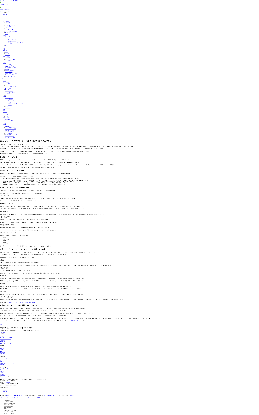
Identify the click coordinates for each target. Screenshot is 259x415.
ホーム (4, 19)
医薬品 (1, 349)
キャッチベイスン (4, 369)
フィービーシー (9, 36)
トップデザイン (12, 39)
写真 (6, 52)
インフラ (7, 24)
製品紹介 (5, 35)
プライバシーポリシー (5, 397)
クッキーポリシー (16, 397)
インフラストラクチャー (6, 337)
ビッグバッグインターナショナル (14, 395)
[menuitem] (4, 63)
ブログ (4, 62)
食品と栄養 (2, 348)
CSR (4, 49)
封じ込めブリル (4, 368)
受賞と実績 (2, 341)
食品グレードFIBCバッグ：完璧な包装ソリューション (22, 302)
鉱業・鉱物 (2, 353)
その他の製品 (8, 43)
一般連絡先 (8, 60)
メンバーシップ (9, 29)
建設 (1, 351)
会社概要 (7, 22)
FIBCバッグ (3, 324)
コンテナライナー (4, 374)
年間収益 (7, 32)
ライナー (7, 46)
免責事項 (38, 397)
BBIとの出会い (6, 21)
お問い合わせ (6, 56)
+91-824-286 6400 (4, 4)
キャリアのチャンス (10, 59)
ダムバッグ (2, 375)
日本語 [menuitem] (5, 408)
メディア (5, 50)
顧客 (4, 48)
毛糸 (6, 45)
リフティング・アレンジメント (15, 42)
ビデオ (7, 53)
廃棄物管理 (2, 352)
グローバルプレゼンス (5, 343)
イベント (7, 55)
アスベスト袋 (3, 371)
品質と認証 (8, 27)
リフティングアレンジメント (7, 363)
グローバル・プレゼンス (11, 31)
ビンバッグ (2, 372)
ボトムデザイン (12, 41)
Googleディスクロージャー (28, 397)
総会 (6, 34)
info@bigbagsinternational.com (6, 9)
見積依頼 (7, 57)
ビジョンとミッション (10, 25)
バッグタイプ (11, 38)
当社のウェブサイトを (76, 320)
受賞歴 (7, 28)
